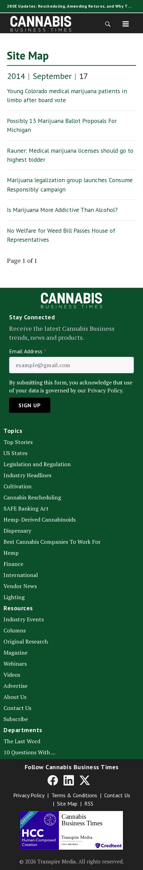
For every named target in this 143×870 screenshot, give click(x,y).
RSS (88, 803)
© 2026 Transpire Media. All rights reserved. (71, 861)
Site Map (28, 55)
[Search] (105, 23)
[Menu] (126, 23)
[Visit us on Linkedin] (69, 779)
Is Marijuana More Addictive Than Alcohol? (62, 210)
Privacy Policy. (105, 390)
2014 (16, 76)
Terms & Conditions (74, 795)
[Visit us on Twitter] (84, 779)
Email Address (28, 351)
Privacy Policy (28, 795)
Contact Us (117, 795)
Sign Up (29, 405)
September (52, 76)
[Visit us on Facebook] (53, 779)
